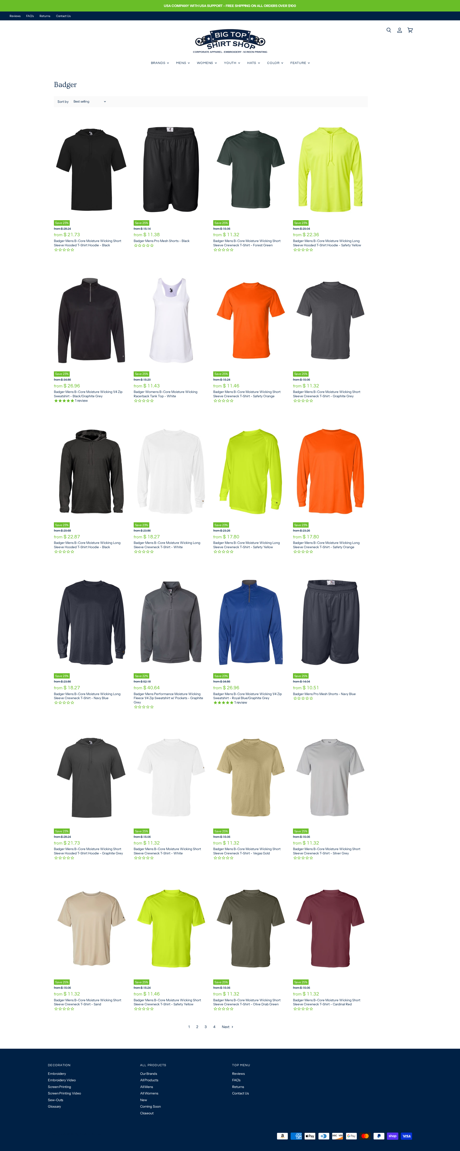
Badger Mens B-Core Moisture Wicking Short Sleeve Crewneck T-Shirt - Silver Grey (326, 851)
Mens (181, 63)
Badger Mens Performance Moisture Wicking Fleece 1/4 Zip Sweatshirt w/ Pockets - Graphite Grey (168, 698)
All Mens (146, 1087)
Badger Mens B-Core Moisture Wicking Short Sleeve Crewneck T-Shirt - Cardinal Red (326, 1002)
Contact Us (63, 16)
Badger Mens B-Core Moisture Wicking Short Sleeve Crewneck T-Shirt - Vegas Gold (247, 851)
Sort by (63, 102)
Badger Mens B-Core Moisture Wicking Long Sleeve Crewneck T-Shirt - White (167, 545)
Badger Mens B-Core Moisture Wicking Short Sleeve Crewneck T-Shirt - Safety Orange (247, 394)
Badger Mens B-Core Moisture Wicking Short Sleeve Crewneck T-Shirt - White (167, 851)
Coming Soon (150, 1106)
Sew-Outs (55, 1100)
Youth (230, 63)
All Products (149, 1080)
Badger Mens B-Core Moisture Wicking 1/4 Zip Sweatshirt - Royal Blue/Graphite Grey (247, 696)
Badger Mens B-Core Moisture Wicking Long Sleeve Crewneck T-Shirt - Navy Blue (87, 696)
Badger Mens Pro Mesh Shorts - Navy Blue (324, 694)
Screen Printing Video (64, 1093)
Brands (159, 63)
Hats (252, 63)
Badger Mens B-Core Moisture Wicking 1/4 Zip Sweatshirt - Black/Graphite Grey (88, 394)
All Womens (149, 1093)
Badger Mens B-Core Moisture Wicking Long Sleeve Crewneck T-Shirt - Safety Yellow (246, 545)
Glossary (54, 1106)
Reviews (15, 16)
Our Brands (148, 1073)
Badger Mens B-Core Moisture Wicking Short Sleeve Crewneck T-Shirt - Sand (87, 1002)
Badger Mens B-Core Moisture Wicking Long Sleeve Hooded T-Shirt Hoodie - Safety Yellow (327, 243)
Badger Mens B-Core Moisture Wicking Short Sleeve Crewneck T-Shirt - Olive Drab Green (247, 1002)
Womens (205, 63)
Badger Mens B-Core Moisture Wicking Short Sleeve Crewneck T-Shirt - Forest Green (247, 243)
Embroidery (57, 1073)
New (143, 1100)
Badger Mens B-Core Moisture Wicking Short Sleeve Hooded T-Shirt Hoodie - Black (87, 243)
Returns (45, 16)
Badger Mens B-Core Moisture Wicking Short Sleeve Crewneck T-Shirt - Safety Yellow (167, 1002)
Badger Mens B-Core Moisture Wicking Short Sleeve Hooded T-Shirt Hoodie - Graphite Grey (88, 851)
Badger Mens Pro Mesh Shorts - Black (162, 241)
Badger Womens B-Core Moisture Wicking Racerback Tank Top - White (165, 394)
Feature (298, 63)
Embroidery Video (62, 1080)
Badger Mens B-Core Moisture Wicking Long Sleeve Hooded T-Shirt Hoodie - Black (87, 545)
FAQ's (30, 16)
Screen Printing (59, 1087)
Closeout (147, 1113)
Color (274, 63)
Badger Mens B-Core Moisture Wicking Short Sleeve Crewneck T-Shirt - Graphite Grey (326, 394)
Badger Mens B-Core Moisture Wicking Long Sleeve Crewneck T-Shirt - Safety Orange (326, 545)
